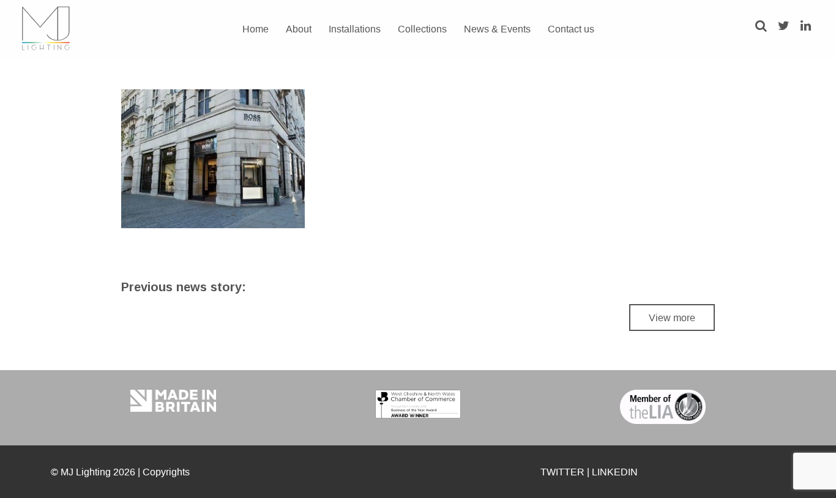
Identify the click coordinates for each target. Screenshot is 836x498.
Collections (422, 28)
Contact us (571, 28)
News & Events (497, 28)
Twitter (562, 471)
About (299, 28)
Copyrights (166, 471)
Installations (355, 28)
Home (255, 28)
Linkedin (615, 471)
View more (672, 317)
